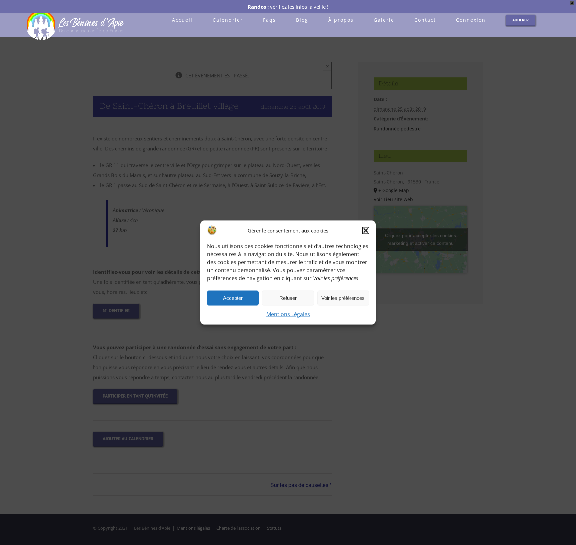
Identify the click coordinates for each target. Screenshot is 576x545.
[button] (365, 230)
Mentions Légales (288, 314)
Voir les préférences (343, 298)
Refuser (288, 298)
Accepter (233, 298)
